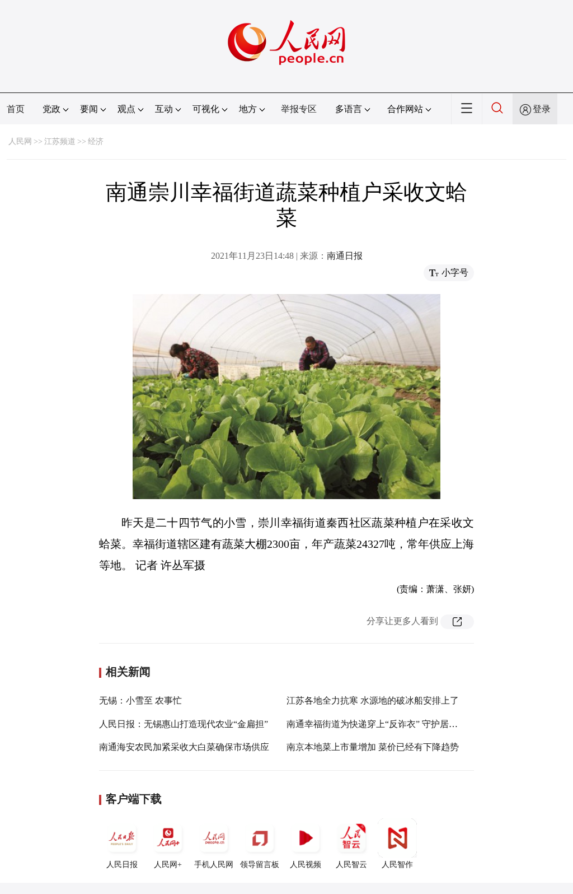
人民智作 (397, 864)
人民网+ (168, 864)
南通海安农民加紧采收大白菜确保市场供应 (184, 747)
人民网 (20, 141)
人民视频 (305, 864)
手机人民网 (213, 864)
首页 (16, 109)
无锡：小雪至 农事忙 (140, 700)
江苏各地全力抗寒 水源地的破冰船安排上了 (372, 700)
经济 (96, 141)
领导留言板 (259, 864)
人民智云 (351, 864)
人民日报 (122, 864)
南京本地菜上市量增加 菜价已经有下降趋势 (372, 747)
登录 (542, 109)
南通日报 (345, 255)
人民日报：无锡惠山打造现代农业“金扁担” (183, 724)
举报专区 (299, 109)
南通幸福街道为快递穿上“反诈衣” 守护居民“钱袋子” (389, 724)
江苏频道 (60, 141)
